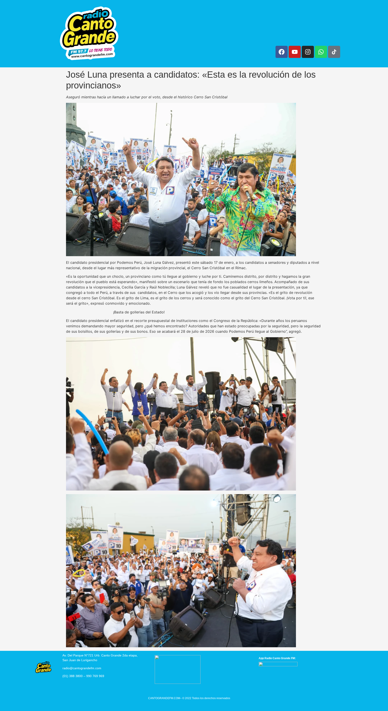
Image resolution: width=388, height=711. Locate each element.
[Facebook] (282, 52)
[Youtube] (295, 52)
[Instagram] (308, 52)
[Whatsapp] (321, 52)
